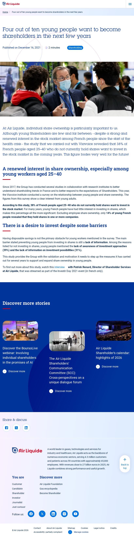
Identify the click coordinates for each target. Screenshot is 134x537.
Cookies (84, 528)
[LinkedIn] (26, 428)
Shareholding (75, 47)
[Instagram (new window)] (64, 514)
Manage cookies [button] (81, 532)
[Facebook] (6, 428)
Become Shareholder (50, 493)
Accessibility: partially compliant (48, 532)
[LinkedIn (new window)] (53, 514)
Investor (16, 497)
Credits (113, 528)
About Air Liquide (54, 528)
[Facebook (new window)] (31, 514)
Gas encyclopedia (49, 488)
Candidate (17, 488)
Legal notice (99, 528)
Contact (37, 528)
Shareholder (18, 493)
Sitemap (71, 528)
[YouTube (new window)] (75, 514)
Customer (17, 484)
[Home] (11, 4)
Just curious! (18, 507)
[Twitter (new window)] (42, 514)
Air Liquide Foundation (51, 484)
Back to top (125, 466)
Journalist (17, 502)
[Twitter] (16, 428)
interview (59, 267)
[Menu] (130, 4)
